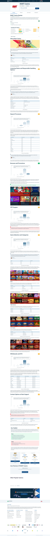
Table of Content (13, 36)
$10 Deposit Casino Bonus (28, 518)
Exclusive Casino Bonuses (28, 514)
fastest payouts (28, 390)
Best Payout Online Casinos (10, 515)
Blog (35, 522)
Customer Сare (26, 31)
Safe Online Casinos (9, 516)
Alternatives (36, 12)
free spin (28, 180)
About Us (35, 511)
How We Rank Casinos (37, 515)
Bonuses (21, 12)
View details (23, 6)
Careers (35, 521)
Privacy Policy (8, 535)
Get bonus (37, 8)
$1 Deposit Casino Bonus (28, 515)
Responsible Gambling (37, 514)
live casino (25, 254)
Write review (27, 6)
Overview (14, 12)
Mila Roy (13, 16)
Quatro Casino (18, 514)
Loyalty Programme (13, 32)
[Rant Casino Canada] (41, 501)
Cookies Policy (15, 535)
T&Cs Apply (15, 462)
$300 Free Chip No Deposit (28, 521)
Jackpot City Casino (18, 515)
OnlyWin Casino (18, 511)
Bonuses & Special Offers (13, 31)
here (22, 33)
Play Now (15, 461)
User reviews (29, 12)
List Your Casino (36, 518)
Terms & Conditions (12, 535)
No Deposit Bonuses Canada (28, 511)
